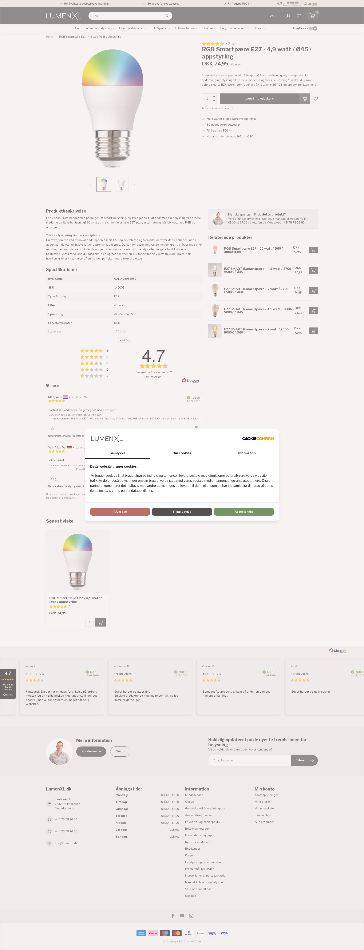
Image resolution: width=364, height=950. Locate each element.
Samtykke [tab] (117, 453)
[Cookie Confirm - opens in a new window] (258, 438)
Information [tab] (246, 453)
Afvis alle (120, 511)
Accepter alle (244, 511)
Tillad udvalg (182, 511)
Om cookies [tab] (182, 453)
